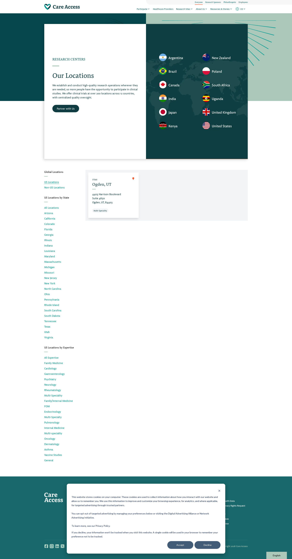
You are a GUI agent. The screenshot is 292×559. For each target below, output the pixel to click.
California (49, 218)
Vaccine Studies (53, 455)
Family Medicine (53, 363)
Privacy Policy (102, 525)
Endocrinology (52, 411)
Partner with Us (66, 108)
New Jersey (50, 278)
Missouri (49, 272)
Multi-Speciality (53, 395)
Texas (47, 326)
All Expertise (51, 357)
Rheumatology (52, 390)
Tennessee (50, 321)
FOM (47, 406)
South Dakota (52, 315)
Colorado (49, 224)
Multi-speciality (53, 433)
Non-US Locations (54, 187)
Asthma (48, 449)
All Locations (51, 207)
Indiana (48, 245)
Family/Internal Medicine (58, 400)
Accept (180, 544)
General (48, 460)
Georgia (48, 234)
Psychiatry (50, 379)
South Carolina (52, 310)
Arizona (48, 213)
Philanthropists (230, 2)
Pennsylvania (51, 299)
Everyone (199, 2)
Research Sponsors (213, 2)
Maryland (49, 256)
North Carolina (52, 288)
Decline (208, 544)
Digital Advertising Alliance (182, 513)
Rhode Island (51, 305)
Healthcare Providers (163, 8)
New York (49, 283)
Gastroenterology (54, 373)
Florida (48, 229)
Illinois (48, 240)
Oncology (49, 438)
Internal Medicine (54, 428)
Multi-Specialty (53, 417)
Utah (47, 332)
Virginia (48, 337)
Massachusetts (52, 261)
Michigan (49, 267)
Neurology (50, 384)
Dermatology (51, 444)
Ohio (47, 294)
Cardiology (50, 368)
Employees (243, 2)
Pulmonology (51, 422)
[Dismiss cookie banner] (219, 490)
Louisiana (49, 251)
